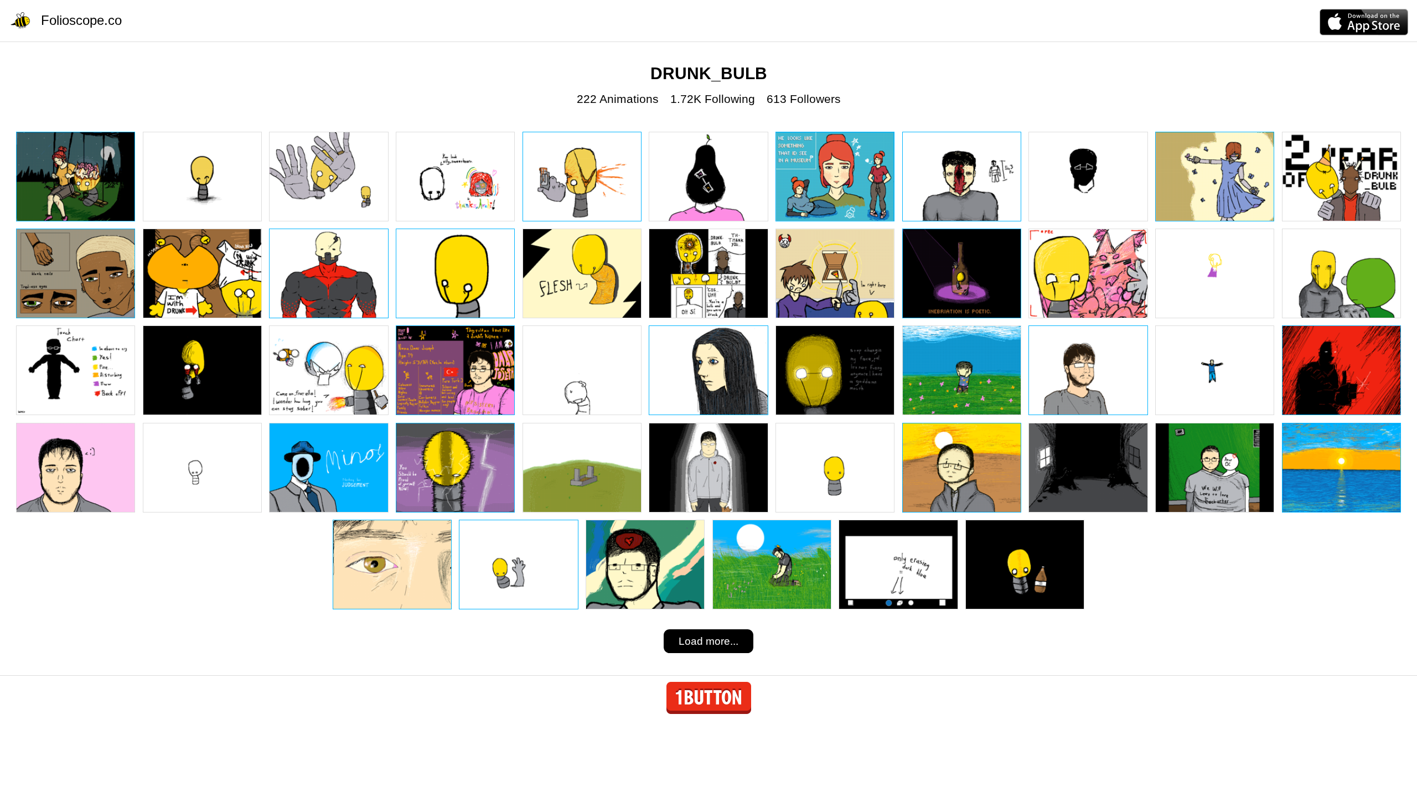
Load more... (708, 641)
